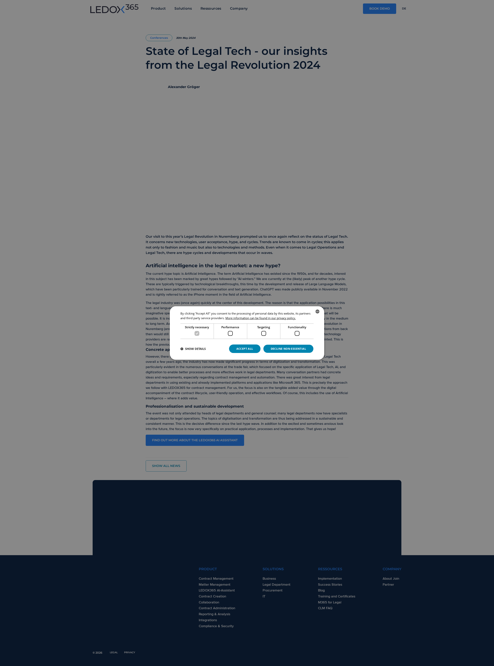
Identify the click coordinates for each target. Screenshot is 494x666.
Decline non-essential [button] (288, 348)
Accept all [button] (244, 348)
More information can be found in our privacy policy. (260, 318)
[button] (193, 348)
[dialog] (247, 333)
